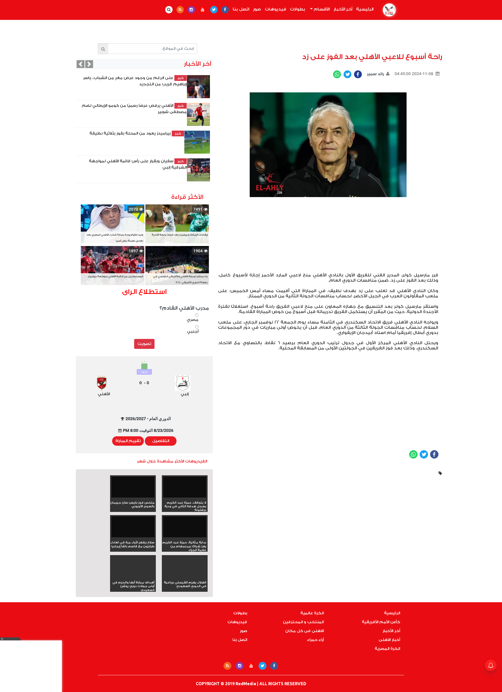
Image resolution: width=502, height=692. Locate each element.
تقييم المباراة (128, 441)
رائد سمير (375, 74)
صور (257, 9)
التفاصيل (160, 441)
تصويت (144, 344)
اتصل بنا (241, 9)
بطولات (297, 9)
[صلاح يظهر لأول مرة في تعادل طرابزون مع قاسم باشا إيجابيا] (133, 528)
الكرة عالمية (312, 613)
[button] (80, 64)
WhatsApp (337, 74)
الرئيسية (363, 9)
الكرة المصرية (387, 648)
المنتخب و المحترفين (303, 622)
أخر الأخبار (343, 9)
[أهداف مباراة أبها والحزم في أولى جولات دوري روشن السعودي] (133, 576)
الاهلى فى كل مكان (304, 631)
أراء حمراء (315, 640)
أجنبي (192, 331)
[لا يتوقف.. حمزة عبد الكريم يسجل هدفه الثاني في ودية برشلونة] (184, 489)
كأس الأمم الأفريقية (381, 622)
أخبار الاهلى (389, 640)
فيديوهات (275, 9)
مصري (192, 319)
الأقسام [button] (321, 9)
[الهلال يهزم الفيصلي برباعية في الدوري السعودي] (184, 576)
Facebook (358, 74)
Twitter (347, 74)
